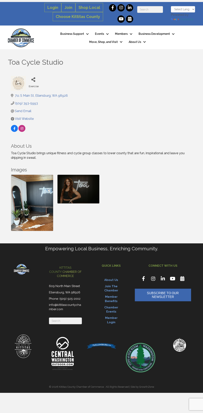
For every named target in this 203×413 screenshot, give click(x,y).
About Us (135, 41)
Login (52, 7)
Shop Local (89, 7)
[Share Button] (33, 79)
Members (121, 33)
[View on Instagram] (21, 131)
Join (68, 7)
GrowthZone (146, 386)
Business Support (72, 33)
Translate (186, 19)
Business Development (154, 33)
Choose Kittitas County (78, 16)
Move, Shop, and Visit (103, 41)
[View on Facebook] (14, 131)
